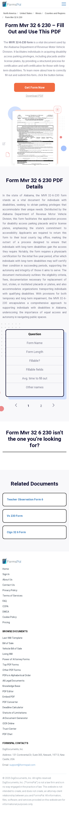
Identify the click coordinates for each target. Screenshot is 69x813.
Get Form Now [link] (35, 87)
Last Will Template (12, 638)
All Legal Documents (13, 680)
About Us (7, 579)
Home (6, 569)
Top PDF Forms (11, 664)
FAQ (5, 601)
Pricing (6, 622)
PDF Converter (10, 702)
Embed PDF (9, 696)
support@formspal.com (22, 765)
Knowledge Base (11, 686)
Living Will (8, 654)
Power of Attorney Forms (16, 659)
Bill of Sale (8, 643)
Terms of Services (12, 595)
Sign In (6, 574)
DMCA (6, 611)
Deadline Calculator (13, 707)
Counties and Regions (55, 13)
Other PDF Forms (12, 670)
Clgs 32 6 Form (16, 532)
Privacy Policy (10, 590)
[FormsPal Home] (12, 561)
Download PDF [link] (34, 95)
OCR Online (8, 723)
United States (26, 13)
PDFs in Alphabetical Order (17, 675)
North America (9, 13)
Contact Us (9, 585)
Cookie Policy (10, 617)
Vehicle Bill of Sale (12, 648)
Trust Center (9, 728)
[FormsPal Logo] (12, 4)
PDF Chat (7, 734)
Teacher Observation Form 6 (25, 499)
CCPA (5, 606)
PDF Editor (8, 691)
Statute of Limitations (15, 712)
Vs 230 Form (15, 515)
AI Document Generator (15, 718)
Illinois (38, 13)
